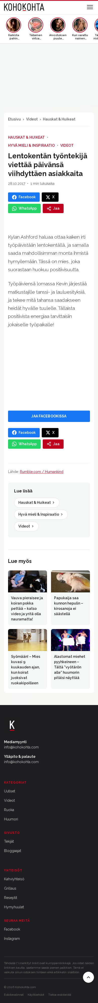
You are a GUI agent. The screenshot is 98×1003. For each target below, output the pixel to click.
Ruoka (9, 810)
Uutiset (9, 791)
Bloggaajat (12, 851)
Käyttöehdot (36, 994)
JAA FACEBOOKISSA (48, 416)
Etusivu (14, 119)
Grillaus (10, 888)
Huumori (11, 819)
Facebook (12, 929)
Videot (32, 119)
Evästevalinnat (14, 994)
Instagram (12, 939)
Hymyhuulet (14, 907)
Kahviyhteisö (14, 879)
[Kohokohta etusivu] (24, 7)
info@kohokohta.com (21, 747)
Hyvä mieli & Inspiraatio (31, 145)
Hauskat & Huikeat (59, 119)
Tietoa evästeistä (59, 994)
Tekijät (9, 841)
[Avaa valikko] (90, 7)
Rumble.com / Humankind (41, 472)
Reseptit (10, 898)
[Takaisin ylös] (88, 977)
